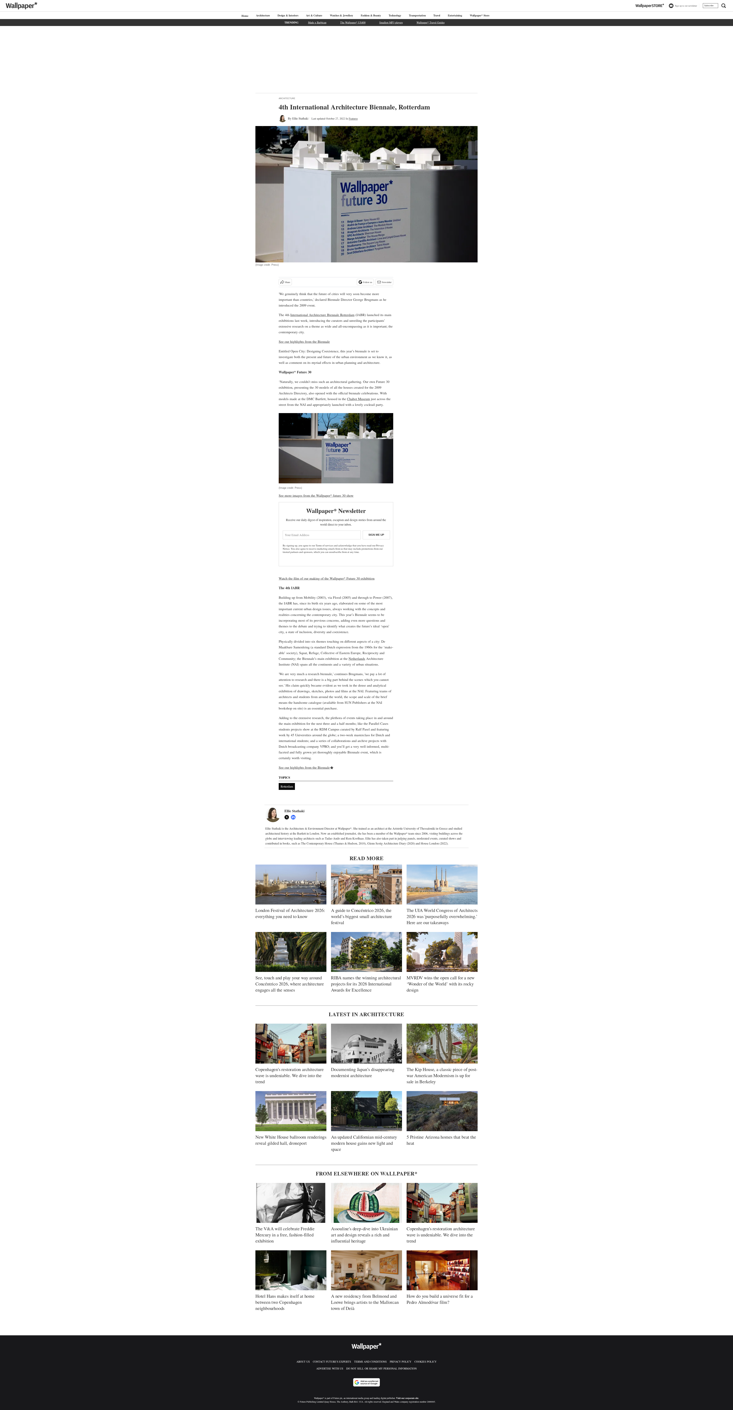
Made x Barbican (317, 22)
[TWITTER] (287, 817)
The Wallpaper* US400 (353, 22)
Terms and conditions (370, 1361)
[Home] (244, 16)
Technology (395, 15)
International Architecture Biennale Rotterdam (322, 314)
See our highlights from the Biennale (304, 341)
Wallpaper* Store (479, 15)
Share (287, 282)
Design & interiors (288, 15)
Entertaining (455, 15)
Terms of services (325, 545)
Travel (436, 15)
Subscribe (709, 5)
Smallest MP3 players (391, 22)
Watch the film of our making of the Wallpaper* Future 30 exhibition (327, 578)
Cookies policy (425, 1361)
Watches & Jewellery (341, 15)
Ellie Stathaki (300, 118)
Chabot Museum (358, 398)
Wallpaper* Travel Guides (431, 22)
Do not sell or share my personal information (381, 1368)
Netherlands (357, 658)
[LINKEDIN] (294, 817)
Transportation (417, 15)
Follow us (367, 282)
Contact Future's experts (332, 1361)
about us (303, 1361)
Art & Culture (314, 15)
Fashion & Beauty (371, 15)
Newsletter (387, 282)
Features (353, 118)
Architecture (263, 15)
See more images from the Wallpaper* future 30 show (316, 495)
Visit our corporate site (407, 1398)
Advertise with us (329, 1368)
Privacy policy (400, 1361)
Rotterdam (287, 786)
